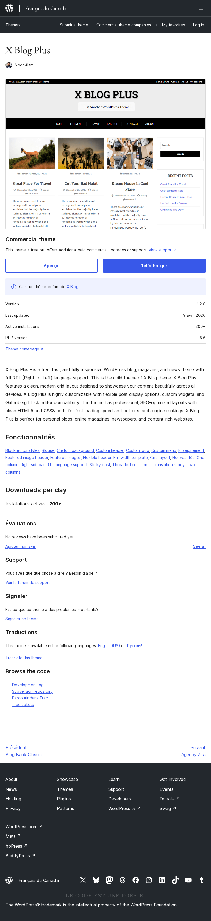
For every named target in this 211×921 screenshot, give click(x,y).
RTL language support (67, 464)
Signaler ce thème (22, 618)
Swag (168, 808)
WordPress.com (24, 826)
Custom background (75, 450)
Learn (114, 779)
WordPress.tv (124, 808)
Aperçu (51, 265)
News (11, 789)
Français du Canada (38, 880)
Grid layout (160, 457)
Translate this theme (24, 657)
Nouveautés (183, 457)
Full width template (130, 457)
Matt (13, 836)
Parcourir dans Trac (30, 697)
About (11, 779)
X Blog (73, 286)
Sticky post (100, 464)
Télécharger (154, 265)
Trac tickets (23, 704)
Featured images (65, 457)
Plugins (64, 799)
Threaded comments (131, 464)
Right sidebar (33, 464)
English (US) (109, 645)
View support (161, 249)
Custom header (110, 450)
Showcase (67, 779)
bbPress (16, 846)
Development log (28, 684)
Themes (12, 25)
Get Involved (173, 779)
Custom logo (137, 450)
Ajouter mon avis (20, 546)
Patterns (65, 808)
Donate (170, 799)
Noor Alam (24, 65)
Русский (135, 645)
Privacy (13, 808)
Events (167, 789)
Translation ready (169, 464)
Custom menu (163, 450)
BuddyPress (20, 855)
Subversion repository (32, 691)
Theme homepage (22, 349)
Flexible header (97, 457)
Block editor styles (22, 450)
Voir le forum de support (27, 582)
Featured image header (26, 457)
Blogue (48, 450)
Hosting (13, 799)
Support (116, 789)
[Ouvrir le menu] (202, 8)
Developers (119, 799)
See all (199, 546)
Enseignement (191, 450)
